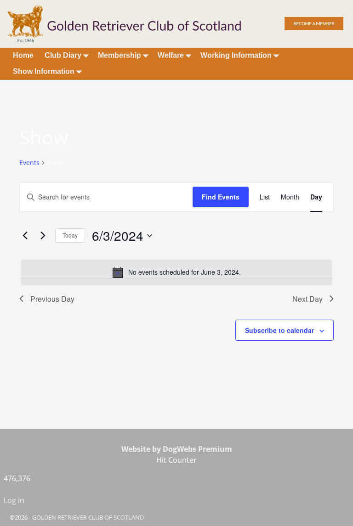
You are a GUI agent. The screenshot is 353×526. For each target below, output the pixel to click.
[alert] (176, 272)
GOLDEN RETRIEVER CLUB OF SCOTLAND (88, 517)
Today (70, 235)
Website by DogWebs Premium (176, 449)
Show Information (43, 71)
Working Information (236, 55)
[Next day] (42, 235)
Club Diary (63, 55)
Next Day (307, 298)
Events (29, 162)
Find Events (220, 196)
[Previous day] (24, 235)
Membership (119, 55)
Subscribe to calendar (279, 330)
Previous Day (52, 298)
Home (23, 55)
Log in (14, 500)
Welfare (171, 55)
